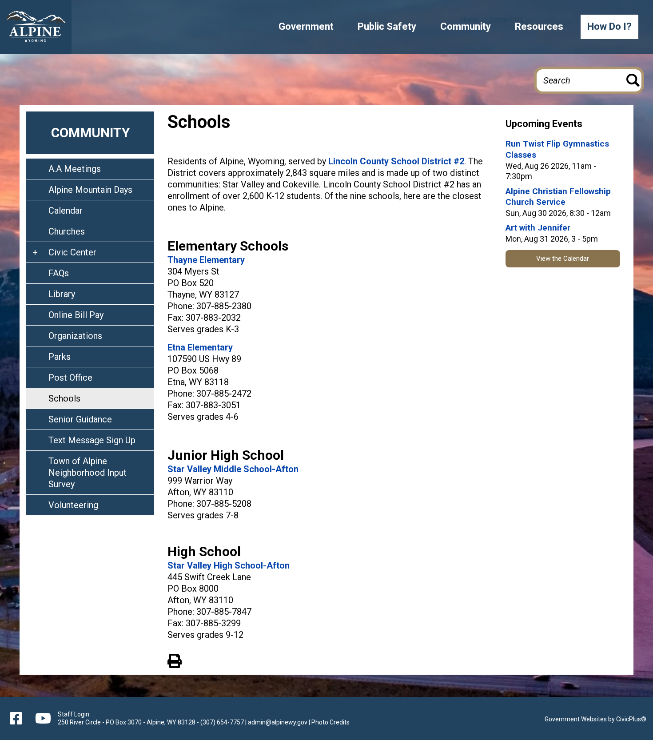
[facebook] (16, 718)
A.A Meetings (74, 168)
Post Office (70, 377)
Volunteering (73, 505)
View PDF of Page (174, 659)
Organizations (75, 335)
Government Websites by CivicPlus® (595, 719)
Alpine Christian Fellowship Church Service (558, 196)
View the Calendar (562, 259)
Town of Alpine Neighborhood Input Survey (87, 472)
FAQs (58, 273)
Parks (59, 356)
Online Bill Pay (76, 315)
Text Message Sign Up (91, 440)
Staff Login (73, 714)
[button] (306, 27)
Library (61, 294)
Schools (64, 398)
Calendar (65, 210)
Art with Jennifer (538, 228)
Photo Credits (330, 722)
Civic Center (72, 252)
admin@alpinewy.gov (277, 722)
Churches (66, 231)
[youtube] (41, 718)
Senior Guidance (80, 419)
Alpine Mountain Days (90, 189)
